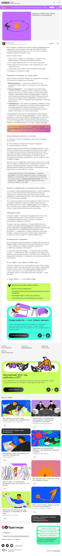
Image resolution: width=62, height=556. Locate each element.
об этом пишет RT (28, 226)
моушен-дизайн (34, 94)
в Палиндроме (56, 551)
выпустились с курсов (33, 269)
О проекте (6, 532)
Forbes (38, 122)
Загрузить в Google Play (48, 532)
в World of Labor (31, 204)
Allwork (11, 159)
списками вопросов (26, 227)
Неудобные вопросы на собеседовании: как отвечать (27, 298)
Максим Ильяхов (27, 347)
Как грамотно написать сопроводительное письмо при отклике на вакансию (30, 292)
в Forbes (16, 159)
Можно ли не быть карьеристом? (21, 288)
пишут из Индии (22, 198)
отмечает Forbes (12, 244)
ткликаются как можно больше (31, 178)
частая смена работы (29, 115)
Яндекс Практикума (39, 47)
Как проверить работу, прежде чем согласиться (26, 295)
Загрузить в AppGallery (48, 535)
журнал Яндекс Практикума (15, 3)
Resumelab (44, 122)
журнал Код (18, 545)
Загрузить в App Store (48, 528)
